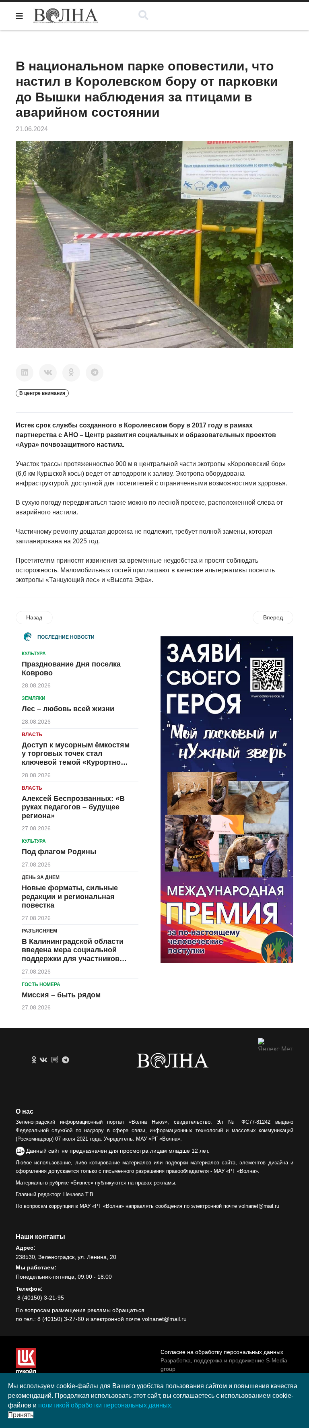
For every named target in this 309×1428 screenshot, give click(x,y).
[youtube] (55, 1060)
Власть (32, 734)
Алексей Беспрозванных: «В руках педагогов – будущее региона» (73, 807)
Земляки (33, 698)
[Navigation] (19, 16)
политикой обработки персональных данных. (105, 1405)
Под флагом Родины (59, 852)
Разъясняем (39, 931)
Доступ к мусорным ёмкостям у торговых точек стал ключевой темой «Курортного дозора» (76, 758)
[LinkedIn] (24, 373)
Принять (20, 1414)
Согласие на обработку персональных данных (222, 1352)
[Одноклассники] (71, 373)
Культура (34, 653)
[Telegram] (94, 373)
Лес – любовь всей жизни (68, 709)
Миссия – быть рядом (61, 995)
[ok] (34, 1060)
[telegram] (65, 1060)
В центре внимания (42, 393)
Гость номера (41, 984)
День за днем (41, 877)
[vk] (43, 1060)
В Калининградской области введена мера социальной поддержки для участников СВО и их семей (73, 954)
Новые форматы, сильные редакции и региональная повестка (70, 896)
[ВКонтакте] (48, 373)
